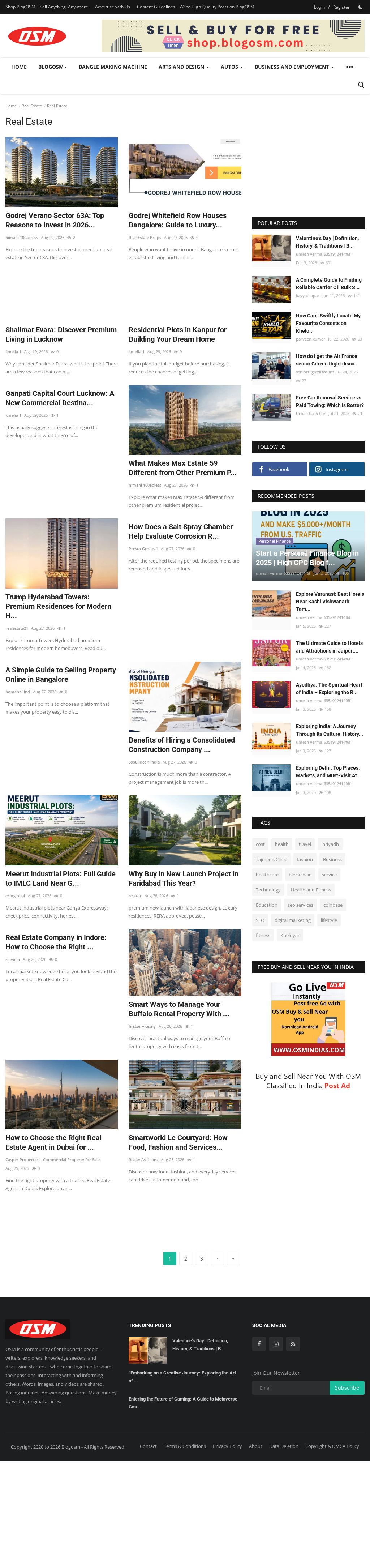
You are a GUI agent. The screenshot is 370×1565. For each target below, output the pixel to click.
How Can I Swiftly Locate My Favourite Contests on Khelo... (328, 323)
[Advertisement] (131, 286)
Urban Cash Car (311, 413)
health (282, 844)
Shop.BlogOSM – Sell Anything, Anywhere (46, 7)
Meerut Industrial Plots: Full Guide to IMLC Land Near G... (60, 878)
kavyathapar (307, 295)
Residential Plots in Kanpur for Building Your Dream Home (178, 334)
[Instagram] (276, 1344)
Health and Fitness (311, 889)
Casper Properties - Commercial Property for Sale (52, 1159)
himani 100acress (21, 237)
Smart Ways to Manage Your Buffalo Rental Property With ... (179, 1009)
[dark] (361, 6)
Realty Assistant (143, 1159)
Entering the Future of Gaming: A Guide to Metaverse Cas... (183, 1403)
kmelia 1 (13, 351)
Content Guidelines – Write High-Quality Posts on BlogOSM (195, 7)
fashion (305, 859)
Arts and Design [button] (182, 66)
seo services (300, 905)
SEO (260, 920)
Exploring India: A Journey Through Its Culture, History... (329, 730)
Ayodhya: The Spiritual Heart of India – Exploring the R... (329, 688)
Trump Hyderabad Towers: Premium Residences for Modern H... (58, 606)
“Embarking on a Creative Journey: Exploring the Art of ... (182, 1377)
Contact (148, 1446)
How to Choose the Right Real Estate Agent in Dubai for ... (53, 1142)
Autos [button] (230, 66)
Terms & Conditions (185, 1446)
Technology (268, 889)
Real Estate (32, 105)
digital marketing (293, 920)
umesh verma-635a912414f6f (323, 254)
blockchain (300, 874)
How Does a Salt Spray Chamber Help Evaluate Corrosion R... (181, 531)
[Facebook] (259, 1344)
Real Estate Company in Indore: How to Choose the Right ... (56, 942)
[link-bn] (233, 36)
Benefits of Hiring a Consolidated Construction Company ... (182, 745)
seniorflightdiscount (315, 372)
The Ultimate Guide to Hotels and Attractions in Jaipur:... (329, 647)
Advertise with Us (112, 7)
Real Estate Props (145, 237)
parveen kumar (310, 339)
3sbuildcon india (144, 762)
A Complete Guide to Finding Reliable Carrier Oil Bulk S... (329, 283)
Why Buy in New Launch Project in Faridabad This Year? (183, 878)
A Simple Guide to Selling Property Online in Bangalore (60, 675)
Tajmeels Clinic (271, 859)
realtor (135, 895)
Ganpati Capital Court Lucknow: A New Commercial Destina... (59, 398)
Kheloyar (290, 935)
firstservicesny (142, 1026)
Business (332, 859)
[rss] (293, 1344)
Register (341, 7)
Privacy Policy (227, 1446)
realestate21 (16, 628)
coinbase (333, 905)
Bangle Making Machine (113, 66)
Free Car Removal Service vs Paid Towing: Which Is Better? (330, 401)
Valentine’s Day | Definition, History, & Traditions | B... (327, 242)
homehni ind (17, 691)
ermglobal (15, 895)
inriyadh (330, 844)
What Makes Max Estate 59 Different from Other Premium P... (183, 468)
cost (260, 844)
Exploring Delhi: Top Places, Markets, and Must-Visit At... (328, 771)
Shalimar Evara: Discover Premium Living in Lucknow (61, 334)
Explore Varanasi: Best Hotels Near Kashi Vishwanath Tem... (330, 601)
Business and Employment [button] (292, 66)
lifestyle (329, 920)
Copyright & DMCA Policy (332, 1446)
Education (267, 905)
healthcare (267, 874)
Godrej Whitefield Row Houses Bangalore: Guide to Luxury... (178, 220)
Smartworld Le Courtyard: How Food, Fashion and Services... (178, 1142)
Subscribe (347, 1387)
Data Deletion (283, 1446)
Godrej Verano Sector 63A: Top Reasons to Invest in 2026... (54, 220)
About (255, 1446)
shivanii (12, 959)
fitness (263, 935)
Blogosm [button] (51, 66)
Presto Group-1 (143, 548)
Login (319, 7)
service (329, 874)
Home (19, 66)
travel (305, 844)
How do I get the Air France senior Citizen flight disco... (327, 360)
